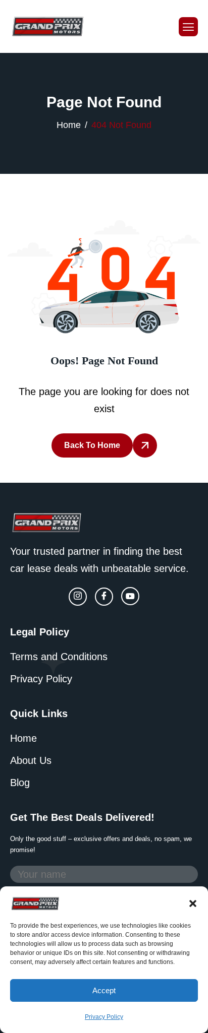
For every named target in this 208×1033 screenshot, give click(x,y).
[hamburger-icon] (188, 26)
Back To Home (92, 445)
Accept (104, 990)
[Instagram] (78, 597)
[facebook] (104, 597)
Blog (20, 782)
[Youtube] (130, 596)
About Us (30, 760)
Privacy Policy (104, 1016)
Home (23, 738)
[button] (193, 902)
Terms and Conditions (59, 656)
